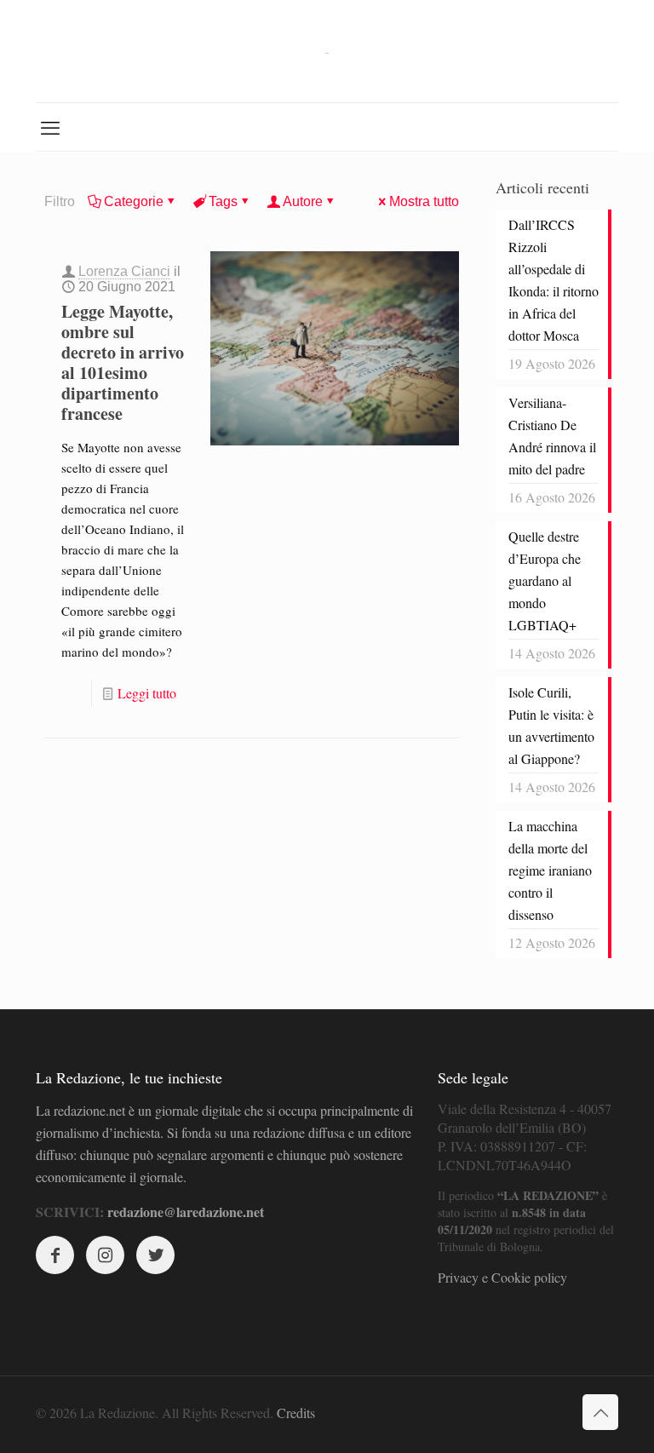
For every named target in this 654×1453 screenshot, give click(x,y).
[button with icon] (55, 1255)
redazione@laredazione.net (185, 1211)
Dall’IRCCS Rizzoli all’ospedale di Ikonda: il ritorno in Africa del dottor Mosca (553, 279)
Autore (303, 201)
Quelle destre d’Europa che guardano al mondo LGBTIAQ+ (544, 580)
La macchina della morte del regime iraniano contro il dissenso (550, 870)
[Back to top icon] (600, 1412)
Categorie (134, 201)
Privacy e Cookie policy (502, 1277)
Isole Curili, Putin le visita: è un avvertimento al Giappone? (551, 725)
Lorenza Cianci (124, 271)
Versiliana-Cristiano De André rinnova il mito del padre (552, 435)
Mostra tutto (424, 201)
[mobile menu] (50, 126)
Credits (296, 1412)
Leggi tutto (147, 693)
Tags (223, 201)
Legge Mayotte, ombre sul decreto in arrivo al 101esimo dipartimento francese (122, 362)
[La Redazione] (327, 51)
